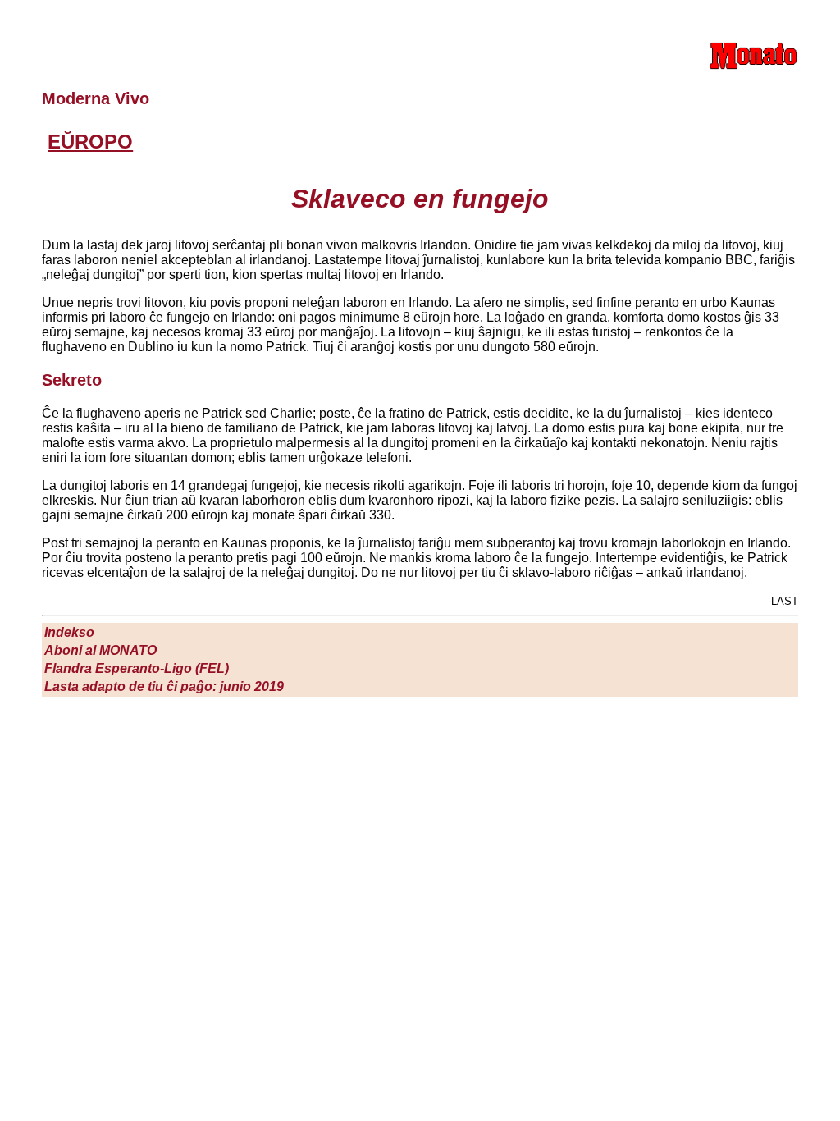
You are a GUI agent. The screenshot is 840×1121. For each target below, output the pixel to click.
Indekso (69, 632)
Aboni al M (100, 650)
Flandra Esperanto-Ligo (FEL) (136, 668)
